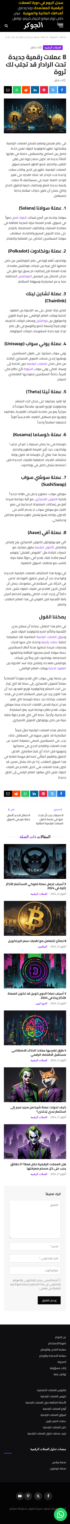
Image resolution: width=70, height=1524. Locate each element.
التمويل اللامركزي (46, 499)
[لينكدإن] (35, 89)
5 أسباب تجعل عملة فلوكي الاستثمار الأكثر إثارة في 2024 (36, 886)
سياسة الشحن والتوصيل (53, 1349)
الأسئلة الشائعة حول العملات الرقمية (45, 1402)
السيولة (28, 369)
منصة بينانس (59, 1462)
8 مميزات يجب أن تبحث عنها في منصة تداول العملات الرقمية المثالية (49, 819)
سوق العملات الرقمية (50, 637)
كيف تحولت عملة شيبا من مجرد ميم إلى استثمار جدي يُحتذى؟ (38, 1109)
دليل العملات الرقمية (54, 1427)
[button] (60, 25)
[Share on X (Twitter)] (53, 89)
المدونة (53, 37)
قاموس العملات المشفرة (51, 1390)
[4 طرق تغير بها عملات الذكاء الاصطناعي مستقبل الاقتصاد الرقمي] (35, 1027)
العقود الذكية (57, 668)
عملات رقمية (49, 642)
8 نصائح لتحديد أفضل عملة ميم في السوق (18, 817)
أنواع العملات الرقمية (54, 1408)
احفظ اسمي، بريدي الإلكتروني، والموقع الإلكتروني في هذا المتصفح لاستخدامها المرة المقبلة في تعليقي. (35, 1284)
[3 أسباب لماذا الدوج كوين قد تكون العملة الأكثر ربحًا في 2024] (35, 971)
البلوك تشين (19, 217)
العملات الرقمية (53, 47)
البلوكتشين (25, 276)
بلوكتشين (42, 321)
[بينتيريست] (44, 89)
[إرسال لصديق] (8, 89)
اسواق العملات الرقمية (53, 1414)
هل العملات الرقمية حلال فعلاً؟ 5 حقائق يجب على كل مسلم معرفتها (38, 1166)
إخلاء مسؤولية (58, 1368)
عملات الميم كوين (56, 1421)
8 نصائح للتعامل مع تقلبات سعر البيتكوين (37, 941)
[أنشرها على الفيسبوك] (62, 89)
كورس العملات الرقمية (53, 1396)
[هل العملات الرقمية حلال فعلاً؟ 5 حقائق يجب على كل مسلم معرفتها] (35, 1141)
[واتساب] (17, 89)
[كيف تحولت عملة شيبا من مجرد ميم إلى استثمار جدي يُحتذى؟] (35, 1084)
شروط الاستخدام (57, 1343)
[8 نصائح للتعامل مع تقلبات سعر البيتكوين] (35, 918)
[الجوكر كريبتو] (33, 25)
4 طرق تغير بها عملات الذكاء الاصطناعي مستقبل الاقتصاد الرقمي (38, 1052)
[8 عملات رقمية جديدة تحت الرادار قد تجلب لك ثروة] (35, 132)
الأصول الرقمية (44, 547)
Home (63, 37)
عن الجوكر (60, 1337)
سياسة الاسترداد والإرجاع (52, 1355)
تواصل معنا (60, 1374)
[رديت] (26, 89)
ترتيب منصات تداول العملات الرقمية (46, 1433)
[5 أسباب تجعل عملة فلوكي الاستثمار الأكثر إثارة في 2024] (35, 861)
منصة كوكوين (58, 1468)
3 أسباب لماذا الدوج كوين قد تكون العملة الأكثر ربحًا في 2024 (37, 996)
